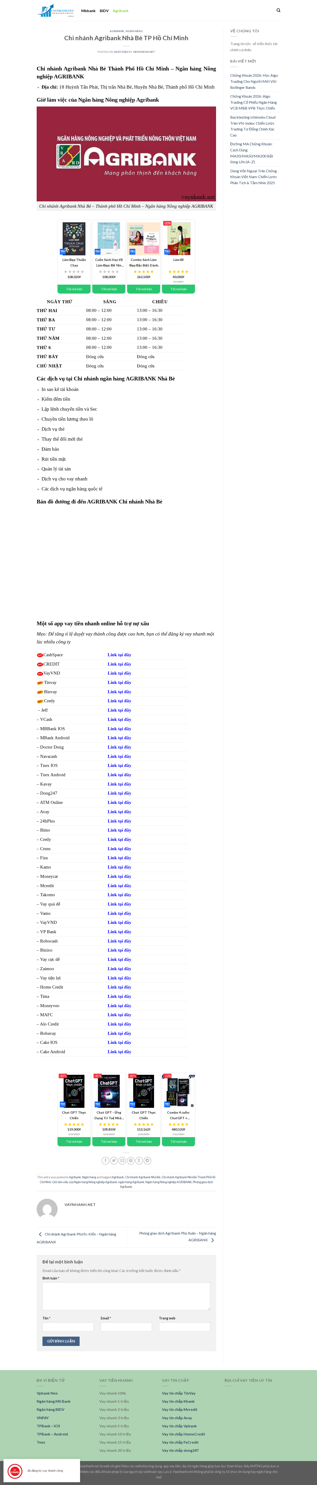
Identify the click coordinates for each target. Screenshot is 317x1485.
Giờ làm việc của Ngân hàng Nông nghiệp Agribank (84, 1182)
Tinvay (50, 682)
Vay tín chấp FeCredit (180, 1442)
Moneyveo (49, 1005)
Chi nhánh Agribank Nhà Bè (142, 1177)
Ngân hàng (134, 31)
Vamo (45, 913)
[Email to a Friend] (122, 1161)
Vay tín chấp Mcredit (179, 1409)
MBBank (48, 728)
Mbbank (88, 10)
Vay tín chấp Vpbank (179, 1426)
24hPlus (47, 821)
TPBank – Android (52, 1434)
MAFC (46, 1014)
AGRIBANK (69, 76)
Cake (44, 1042)
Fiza (44, 857)
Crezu (45, 848)
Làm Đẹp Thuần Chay (72, 262)
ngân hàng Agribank (131, 1182)
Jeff (44, 710)
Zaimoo (47, 968)
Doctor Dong (52, 747)
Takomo (47, 894)
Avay (44, 811)
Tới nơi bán (74, 289)
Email (106, 1318)
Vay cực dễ (50, 959)
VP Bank (48, 931)
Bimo (45, 830)
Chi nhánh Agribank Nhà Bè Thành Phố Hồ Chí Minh (103, 68)
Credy (49, 700)
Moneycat (49, 876)
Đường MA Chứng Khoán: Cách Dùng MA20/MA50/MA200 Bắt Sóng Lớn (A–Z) (251, 153)
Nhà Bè (156, 87)
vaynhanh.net (144, 51)
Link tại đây (119, 664)
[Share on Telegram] (147, 1161)
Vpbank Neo (47, 1393)
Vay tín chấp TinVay (179, 1393)
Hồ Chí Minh (201, 87)
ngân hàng (112, 378)
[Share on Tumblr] (139, 1161)
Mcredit (47, 885)
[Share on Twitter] (114, 1161)
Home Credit (51, 987)
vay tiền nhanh (82, 623)
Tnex (44, 765)
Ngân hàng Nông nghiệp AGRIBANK (169, 1182)
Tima (44, 996)
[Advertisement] (255, 262)
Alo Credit (49, 1024)
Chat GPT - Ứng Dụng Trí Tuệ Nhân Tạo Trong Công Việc (108, 1115)
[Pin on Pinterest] (131, 1161)
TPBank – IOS (48, 1426)
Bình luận (50, 1278)
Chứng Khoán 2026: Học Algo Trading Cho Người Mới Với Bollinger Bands (254, 81)
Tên (46, 1318)
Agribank (121, 10)
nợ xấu (141, 623)
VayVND (51, 673)
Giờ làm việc (52, 100)
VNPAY (43, 1417)
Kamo (45, 867)
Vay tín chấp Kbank (178, 1401)
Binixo (46, 950)
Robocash (49, 941)
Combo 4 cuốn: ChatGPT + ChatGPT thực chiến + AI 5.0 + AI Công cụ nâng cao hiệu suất (178, 1115)
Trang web (167, 1318)
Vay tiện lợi (50, 978)
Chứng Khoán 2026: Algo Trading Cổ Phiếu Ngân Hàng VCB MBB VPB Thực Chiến (253, 102)
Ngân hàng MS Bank (54, 1401)
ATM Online (51, 802)
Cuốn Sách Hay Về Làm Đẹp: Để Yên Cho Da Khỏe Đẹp (108, 262)
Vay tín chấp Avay (177, 1417)
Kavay (46, 784)
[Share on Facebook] (105, 1161)
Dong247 (48, 793)
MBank (47, 737)
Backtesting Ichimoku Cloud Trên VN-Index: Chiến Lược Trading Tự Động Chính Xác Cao (252, 126)
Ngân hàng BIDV (50, 1409)
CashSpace (53, 654)
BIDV (104, 10)
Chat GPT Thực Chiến (72, 1115)
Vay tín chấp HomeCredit (183, 1434)
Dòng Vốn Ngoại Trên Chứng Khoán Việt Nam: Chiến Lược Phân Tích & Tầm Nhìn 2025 (253, 177)
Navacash (48, 756)
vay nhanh (77, 478)
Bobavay (48, 1033)
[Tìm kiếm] (278, 10)
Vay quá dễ (50, 904)
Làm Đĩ (173, 259)
